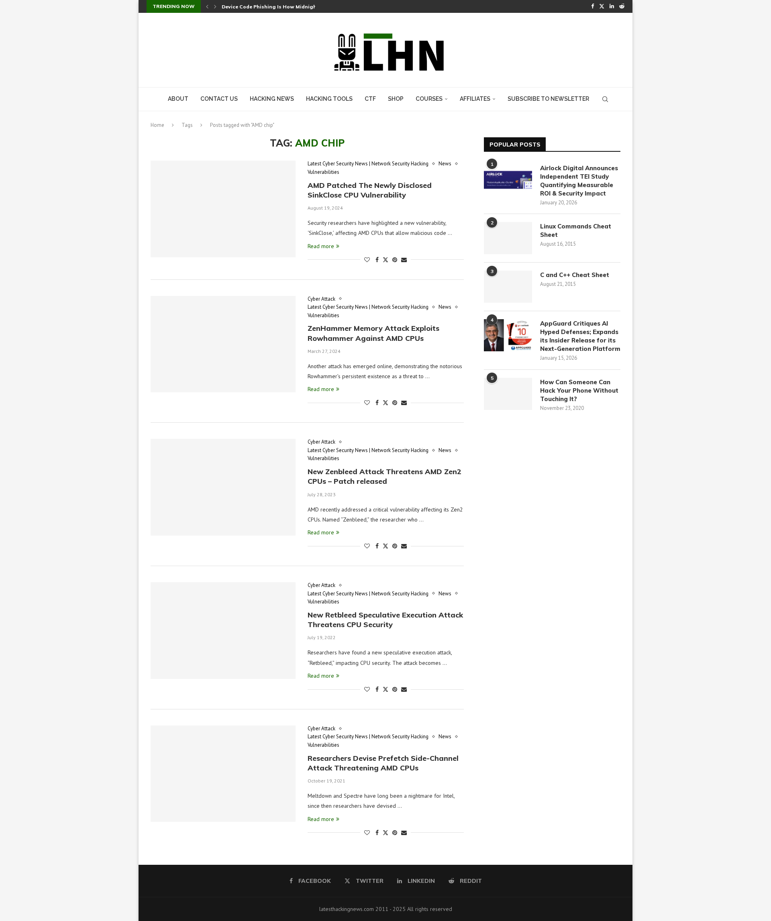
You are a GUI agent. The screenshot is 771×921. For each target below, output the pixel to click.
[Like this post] (367, 259)
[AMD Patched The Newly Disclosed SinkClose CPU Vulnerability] (223, 209)
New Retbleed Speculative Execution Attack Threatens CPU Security (385, 619)
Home (157, 125)
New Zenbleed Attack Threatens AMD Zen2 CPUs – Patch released (384, 476)
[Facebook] (592, 6)
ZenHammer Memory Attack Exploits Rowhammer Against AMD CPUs (373, 333)
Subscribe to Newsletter (548, 99)
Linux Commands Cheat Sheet (575, 230)
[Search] (605, 99)
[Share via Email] (404, 259)
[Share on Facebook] (377, 259)
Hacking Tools (329, 99)
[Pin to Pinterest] (394, 259)
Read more (321, 246)
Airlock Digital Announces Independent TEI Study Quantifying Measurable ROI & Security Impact (579, 180)
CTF (370, 99)
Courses (429, 99)
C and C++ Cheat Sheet (574, 275)
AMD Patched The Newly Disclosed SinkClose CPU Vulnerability (370, 190)
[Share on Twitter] (385, 259)
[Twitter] (601, 6)
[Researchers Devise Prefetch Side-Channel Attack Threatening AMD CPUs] (223, 773)
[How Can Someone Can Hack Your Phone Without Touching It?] (508, 394)
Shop (396, 99)
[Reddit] (621, 6)
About (178, 99)
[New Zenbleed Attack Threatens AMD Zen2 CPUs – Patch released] (223, 487)
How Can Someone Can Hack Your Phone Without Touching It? (579, 390)
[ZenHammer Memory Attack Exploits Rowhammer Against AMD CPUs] (223, 344)
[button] (207, 6)
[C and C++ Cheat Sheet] (508, 287)
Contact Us (219, 99)
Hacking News (272, 99)
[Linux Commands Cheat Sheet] (508, 238)
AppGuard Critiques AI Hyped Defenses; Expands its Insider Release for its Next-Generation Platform (580, 336)
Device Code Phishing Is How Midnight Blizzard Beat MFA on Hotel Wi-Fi (313, 7)
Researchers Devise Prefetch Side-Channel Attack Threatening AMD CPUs (383, 763)
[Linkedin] (612, 6)
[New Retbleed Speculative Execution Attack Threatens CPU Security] (223, 630)
